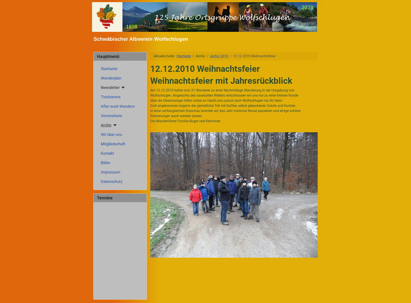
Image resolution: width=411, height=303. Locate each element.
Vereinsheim (111, 116)
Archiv (106, 125)
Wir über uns (111, 134)
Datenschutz (111, 181)
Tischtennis (111, 97)
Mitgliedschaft (113, 144)
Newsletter (110, 87)
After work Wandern (118, 106)
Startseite (109, 69)
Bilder (105, 163)
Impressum (110, 172)
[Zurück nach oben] (403, 295)
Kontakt (107, 153)
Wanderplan (111, 78)
